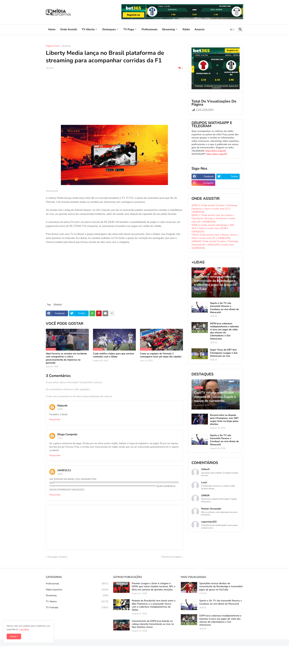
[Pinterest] (99, 313)
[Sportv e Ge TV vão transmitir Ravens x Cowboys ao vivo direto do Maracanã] (199, 307)
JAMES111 (64, 470)
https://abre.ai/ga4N (216, 154)
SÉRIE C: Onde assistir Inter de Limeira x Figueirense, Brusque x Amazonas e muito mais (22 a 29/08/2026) (213, 218)
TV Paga (128, 29)
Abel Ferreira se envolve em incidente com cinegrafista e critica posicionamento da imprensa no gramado (66, 358)
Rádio (186, 29)
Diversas (66, 46)
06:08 (60, 409)
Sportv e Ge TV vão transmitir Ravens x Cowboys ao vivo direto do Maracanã (224, 308)
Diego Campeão (67, 434)
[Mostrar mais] (112, 313)
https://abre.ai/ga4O (215, 150)
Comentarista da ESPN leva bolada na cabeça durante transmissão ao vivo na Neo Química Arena (153, 624)
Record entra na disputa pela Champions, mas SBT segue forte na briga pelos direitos (224, 420)
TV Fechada (77, 607)
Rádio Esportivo (77, 589)
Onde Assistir (68, 29)
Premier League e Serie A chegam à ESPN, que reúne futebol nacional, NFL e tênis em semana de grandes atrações (153, 586)
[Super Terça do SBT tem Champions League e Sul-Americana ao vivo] (199, 353)
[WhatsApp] (92, 313)
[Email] (105, 313)
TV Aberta (88, 29)
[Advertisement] (114, 97)
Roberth (62, 405)
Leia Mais (24, 629)
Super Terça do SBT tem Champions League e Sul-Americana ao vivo (224, 352)
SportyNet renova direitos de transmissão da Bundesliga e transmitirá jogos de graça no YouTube (221, 586)
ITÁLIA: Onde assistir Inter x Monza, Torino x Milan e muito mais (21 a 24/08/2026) (214, 236)
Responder (55, 419)
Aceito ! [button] (14, 636)
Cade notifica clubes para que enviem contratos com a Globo (113, 355)
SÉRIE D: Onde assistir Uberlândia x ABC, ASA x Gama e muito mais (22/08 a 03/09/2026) (213, 228)
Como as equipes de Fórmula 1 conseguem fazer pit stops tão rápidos (160, 355)
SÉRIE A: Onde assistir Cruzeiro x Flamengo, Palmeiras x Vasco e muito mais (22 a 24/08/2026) (214, 208)
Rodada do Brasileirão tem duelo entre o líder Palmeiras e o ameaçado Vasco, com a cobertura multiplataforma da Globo (153, 605)
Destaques (109, 29)
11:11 (60, 438)
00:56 (60, 474)
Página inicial (52, 46)
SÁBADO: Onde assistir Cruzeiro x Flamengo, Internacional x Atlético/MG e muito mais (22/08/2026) (215, 244)
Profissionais (149, 29)
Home (52, 29)
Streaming (168, 29)
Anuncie (200, 29)
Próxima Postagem (171, 556)
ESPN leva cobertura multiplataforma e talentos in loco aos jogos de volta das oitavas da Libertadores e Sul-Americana (224, 331)
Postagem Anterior (57, 556)
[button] (232, 29)
